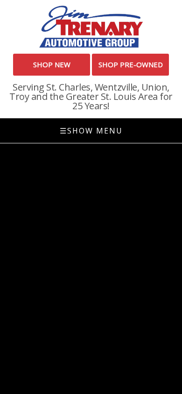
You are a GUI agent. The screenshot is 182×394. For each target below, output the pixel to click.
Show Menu (91, 131)
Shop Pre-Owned (130, 64)
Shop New (51, 64)
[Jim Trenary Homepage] (91, 26)
